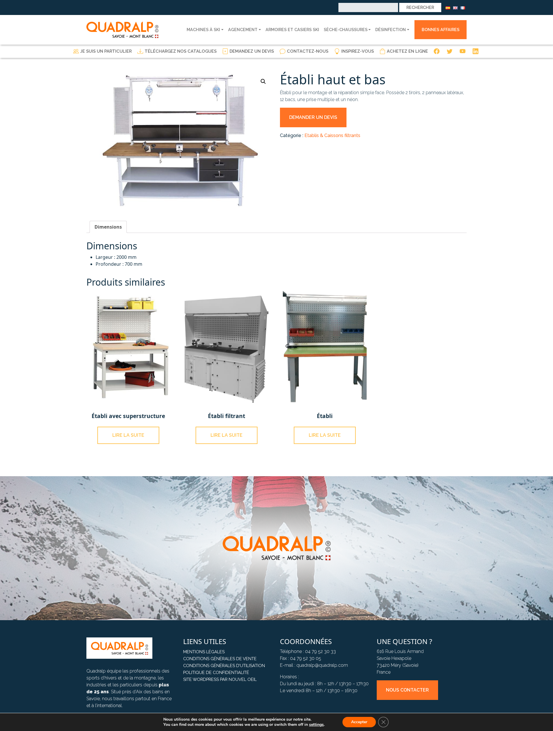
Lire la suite (128, 435)
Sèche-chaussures (346, 29)
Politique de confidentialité (216, 672)
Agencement (242, 29)
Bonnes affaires (440, 29)
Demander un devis (313, 117)
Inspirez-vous (357, 51)
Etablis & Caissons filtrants (332, 135)
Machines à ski (203, 29)
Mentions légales (204, 651)
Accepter (359, 722)
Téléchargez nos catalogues (181, 51)
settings (316, 724)
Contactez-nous (307, 51)
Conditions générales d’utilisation (224, 665)
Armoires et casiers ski (292, 29)
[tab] (108, 227)
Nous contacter (407, 690)
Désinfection (390, 29)
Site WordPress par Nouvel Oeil (220, 679)
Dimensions (108, 227)
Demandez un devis (252, 51)
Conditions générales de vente (220, 658)
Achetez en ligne (407, 51)
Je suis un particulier (106, 51)
